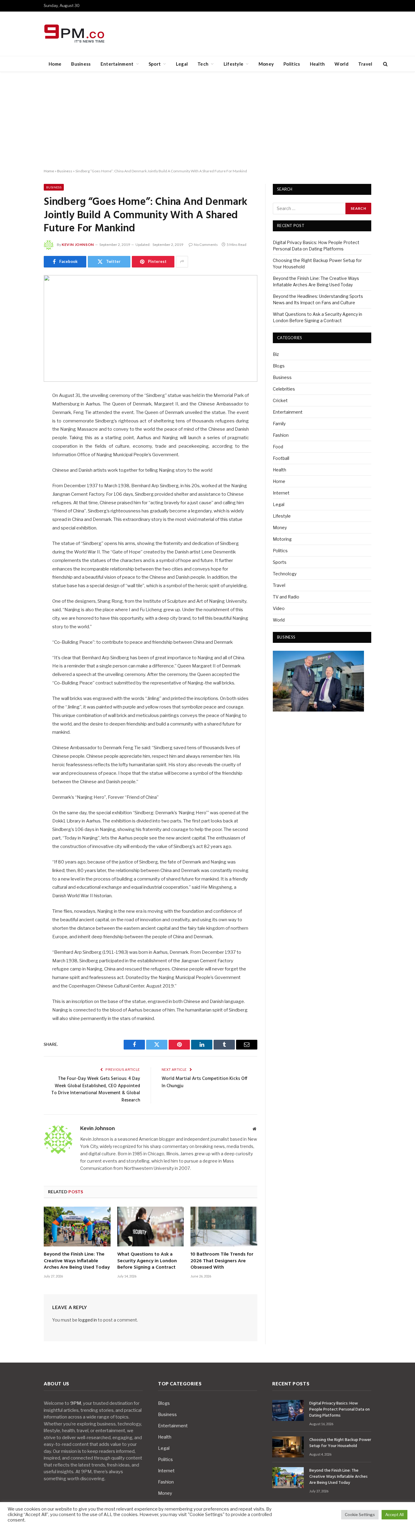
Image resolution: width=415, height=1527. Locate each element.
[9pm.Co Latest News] (75, 34)
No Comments (206, 244)
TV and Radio (286, 596)
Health (317, 64)
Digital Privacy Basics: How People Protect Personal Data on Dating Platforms (339, 1410)
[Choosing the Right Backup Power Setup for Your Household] (288, 1446)
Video (279, 608)
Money (266, 64)
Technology (285, 573)
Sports (279, 562)
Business (81, 64)
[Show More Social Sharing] (182, 261)
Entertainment (117, 64)
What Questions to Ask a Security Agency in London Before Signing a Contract (147, 1261)
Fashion (281, 435)
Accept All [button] (394, 1514)
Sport (155, 64)
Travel (365, 64)
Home (55, 64)
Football (281, 458)
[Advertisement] (207, 120)
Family (279, 423)
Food (278, 446)
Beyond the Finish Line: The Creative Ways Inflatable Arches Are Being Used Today (77, 1261)
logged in (87, 1319)
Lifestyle (234, 64)
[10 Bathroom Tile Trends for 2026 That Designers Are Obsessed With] (223, 1226)
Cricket (280, 400)
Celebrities (284, 388)
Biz (276, 354)
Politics (291, 64)
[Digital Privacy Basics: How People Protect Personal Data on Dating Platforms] (288, 1410)
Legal (182, 64)
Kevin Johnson (78, 244)
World (341, 64)
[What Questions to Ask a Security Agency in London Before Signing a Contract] (150, 1226)
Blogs (279, 365)
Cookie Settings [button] (360, 1514)
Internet (281, 492)
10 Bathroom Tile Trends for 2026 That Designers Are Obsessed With (221, 1261)
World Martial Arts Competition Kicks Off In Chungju (204, 1082)
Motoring (282, 539)
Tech (202, 64)
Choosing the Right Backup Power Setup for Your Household (340, 1443)
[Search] (385, 64)
